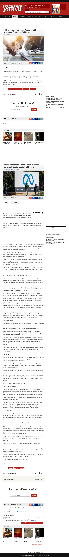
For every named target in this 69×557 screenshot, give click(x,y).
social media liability (30, 507)
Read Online (63, 5)
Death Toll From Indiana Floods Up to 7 (33, 7)
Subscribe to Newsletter (17, 63)
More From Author (39, 479)
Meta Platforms (24, 507)
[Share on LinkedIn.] (39, 63)
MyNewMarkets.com (7, 0)
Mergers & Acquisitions (15, 89)
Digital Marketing (19, 468)
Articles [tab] (26, 10)
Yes (36, 94)
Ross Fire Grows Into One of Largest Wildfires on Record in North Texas (18, 143)
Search (47, 12)
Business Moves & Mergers (20, 122)
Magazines (22, 16)
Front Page (7, 16)
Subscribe (62, 7)
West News (10, 122)
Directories (38, 16)
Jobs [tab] (30, 10)
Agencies (33, 89)
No (41, 94)
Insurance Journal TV (25, 0)
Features (51, 16)
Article (6, 67)
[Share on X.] (36, 63)
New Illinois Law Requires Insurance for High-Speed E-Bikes (6, 143)
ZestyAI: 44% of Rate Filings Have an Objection (35, 5)
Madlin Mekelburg (8, 169)
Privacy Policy (35, 555)
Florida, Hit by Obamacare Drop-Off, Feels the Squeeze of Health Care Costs (39, 143)
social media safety (6, 509)
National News (10, 507)
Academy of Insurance (36, 0)
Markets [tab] (34, 10)
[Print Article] (41, 63)
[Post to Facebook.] (33, 63)
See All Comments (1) (37, 522)
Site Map (47, 555)
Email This (7, 63)
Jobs (45, 16)
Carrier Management (46, 0)
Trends (11, 468)
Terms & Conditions (41, 555)
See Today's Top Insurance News (35, 552)
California (26, 89)
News (14, 16)
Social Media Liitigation (39, 507)
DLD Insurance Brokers (30, 122)
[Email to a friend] (30, 63)
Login (62, 9)
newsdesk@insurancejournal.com (20, 125)
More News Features (37, 148)
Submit (34, 109)
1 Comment (15, 202)
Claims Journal (16, 0)
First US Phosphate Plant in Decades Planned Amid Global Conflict (28, 143)
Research (30, 16)
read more (34, 520)
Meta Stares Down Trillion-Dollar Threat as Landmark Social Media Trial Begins (54, 99)
